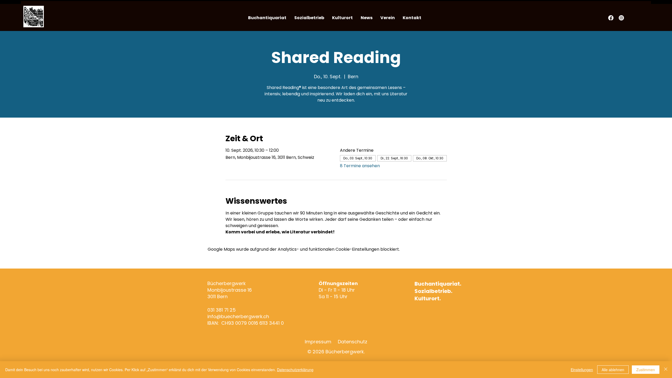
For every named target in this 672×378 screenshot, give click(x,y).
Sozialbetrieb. (433, 291)
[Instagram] (621, 17)
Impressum (318, 341)
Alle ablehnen (613, 369)
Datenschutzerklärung (295, 369)
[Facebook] (610, 17)
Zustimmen (645, 369)
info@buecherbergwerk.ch (238, 316)
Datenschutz (352, 341)
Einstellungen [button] (582, 369)
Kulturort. (427, 298)
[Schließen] (666, 369)
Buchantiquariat (437, 283)
